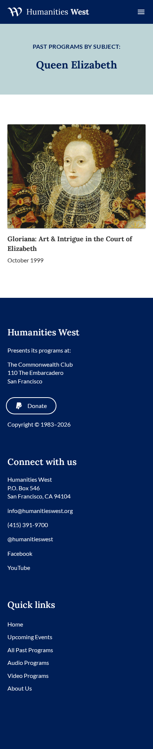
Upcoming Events (29, 636)
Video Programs (28, 675)
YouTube (18, 567)
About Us (19, 688)
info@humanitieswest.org (40, 510)
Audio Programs (28, 662)
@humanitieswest (30, 538)
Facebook (19, 553)
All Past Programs (30, 649)
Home (15, 624)
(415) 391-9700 (27, 524)
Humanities (57, 12)
